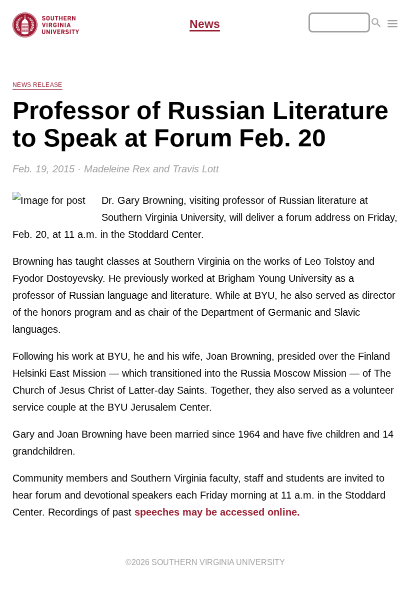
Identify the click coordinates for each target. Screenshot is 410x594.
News (205, 24)
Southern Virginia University (218, 562)
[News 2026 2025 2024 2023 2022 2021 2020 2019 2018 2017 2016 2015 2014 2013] (393, 24)
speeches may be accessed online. (217, 512)
